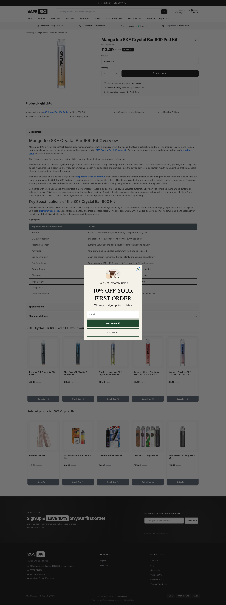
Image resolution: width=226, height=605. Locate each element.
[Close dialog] (138, 269)
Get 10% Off (113, 323)
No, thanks (113, 332)
